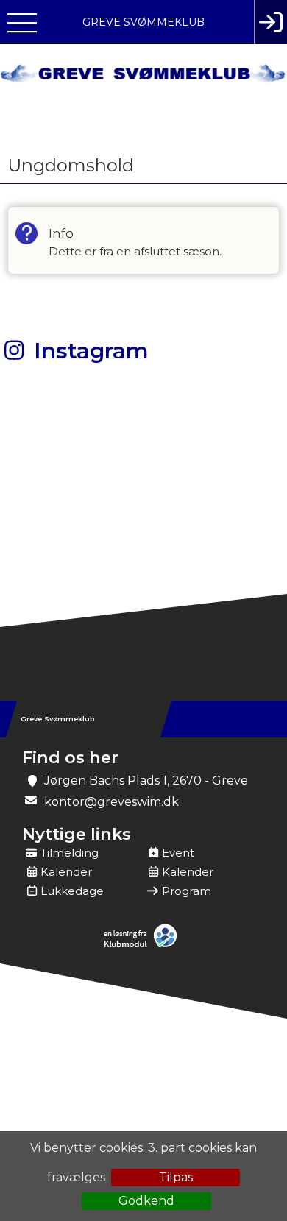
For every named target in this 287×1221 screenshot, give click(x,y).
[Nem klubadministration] (144, 946)
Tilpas (176, 1177)
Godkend (146, 1201)
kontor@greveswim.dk (111, 802)
